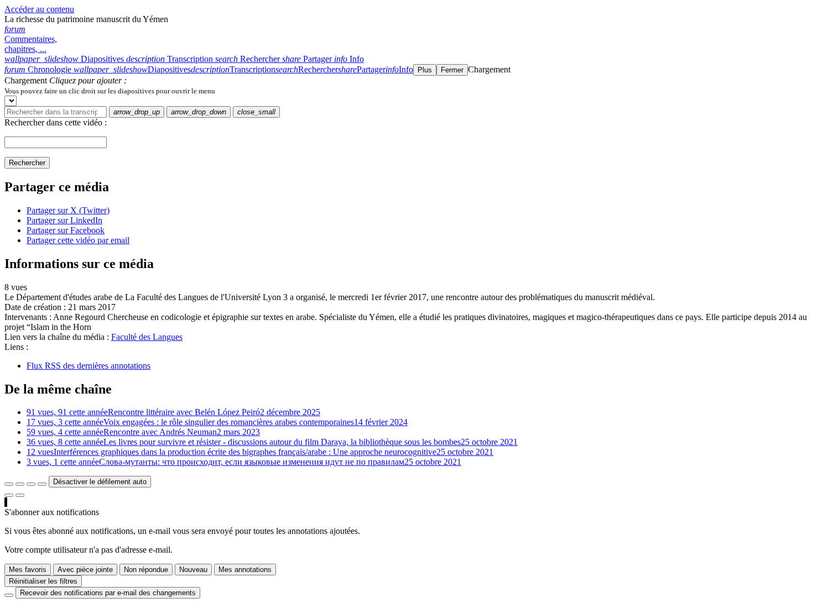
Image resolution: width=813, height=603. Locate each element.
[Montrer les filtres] (19, 484)
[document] (406, 91)
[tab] (65, 59)
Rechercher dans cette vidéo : (55, 122)
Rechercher (27, 163)
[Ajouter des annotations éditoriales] (19, 495)
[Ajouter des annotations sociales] (8, 495)
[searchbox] (55, 112)
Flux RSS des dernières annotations (88, 365)
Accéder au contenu (39, 9)
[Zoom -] (31, 484)
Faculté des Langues (147, 337)
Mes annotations (245, 569)
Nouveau (193, 569)
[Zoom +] (42, 484)
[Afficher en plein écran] (8, 484)
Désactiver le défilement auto (100, 482)
